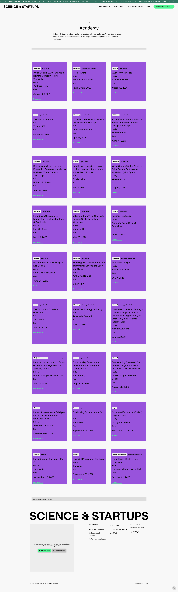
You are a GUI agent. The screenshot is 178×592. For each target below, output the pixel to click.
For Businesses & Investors (94, 534)
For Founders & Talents (96, 529)
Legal (146, 583)
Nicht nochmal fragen (59, 550)
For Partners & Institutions (97, 539)
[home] (21, 6)
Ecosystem (118, 6)
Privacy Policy (139, 583)
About (148, 6)
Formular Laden (45, 550)
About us (113, 533)
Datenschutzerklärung (48, 546)
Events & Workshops (134, 6)
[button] (105, 6)
